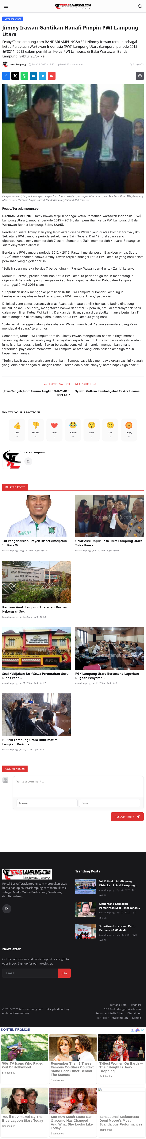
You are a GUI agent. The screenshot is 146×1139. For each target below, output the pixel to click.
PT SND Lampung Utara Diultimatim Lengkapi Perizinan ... (30, 742)
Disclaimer (134, 1013)
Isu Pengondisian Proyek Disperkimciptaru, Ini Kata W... (35, 543)
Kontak (136, 1018)
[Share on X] (15, 76)
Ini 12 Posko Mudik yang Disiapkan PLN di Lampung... (118, 883)
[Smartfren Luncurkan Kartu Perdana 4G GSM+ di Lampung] (85, 931)
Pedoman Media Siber (110, 1013)
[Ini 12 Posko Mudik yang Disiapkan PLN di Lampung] (85, 886)
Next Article (83, 384)
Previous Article (59, 384)
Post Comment (124, 816)
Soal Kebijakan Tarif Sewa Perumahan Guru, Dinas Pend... (36, 676)
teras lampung (34, 452)
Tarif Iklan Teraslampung (113, 1018)
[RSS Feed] (28, 461)
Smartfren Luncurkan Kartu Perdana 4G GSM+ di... (117, 928)
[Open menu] (6, 6)
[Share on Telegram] (42, 76)
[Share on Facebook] (6, 76)
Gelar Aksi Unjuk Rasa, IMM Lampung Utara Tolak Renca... (108, 543)
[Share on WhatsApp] (24, 76)
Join (64, 973)
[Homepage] (73, 6)
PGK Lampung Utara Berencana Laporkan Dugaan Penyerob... (107, 676)
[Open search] (139, 6)
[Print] (140, 76)
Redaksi (136, 1005)
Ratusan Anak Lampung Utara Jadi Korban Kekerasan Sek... (34, 609)
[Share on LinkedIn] (33, 76)
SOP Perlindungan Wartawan (122, 1009)
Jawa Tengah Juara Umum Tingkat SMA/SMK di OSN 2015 (37, 393)
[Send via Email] (52, 76)
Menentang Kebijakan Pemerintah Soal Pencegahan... (119, 906)
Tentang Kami (118, 1005)
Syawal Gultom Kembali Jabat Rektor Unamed (108, 391)
